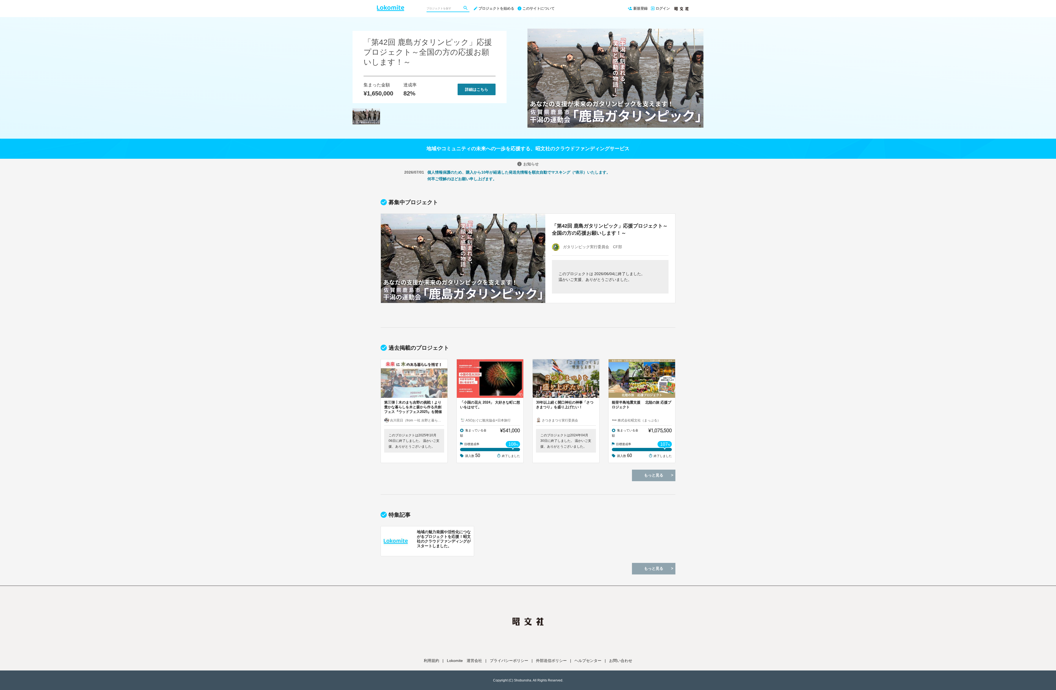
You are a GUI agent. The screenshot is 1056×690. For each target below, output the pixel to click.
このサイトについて (538, 8)
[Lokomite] (390, 5)
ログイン (663, 8)
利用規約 (431, 660)
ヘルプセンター (587, 660)
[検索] (466, 8)
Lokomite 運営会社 (464, 660)
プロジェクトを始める (496, 8)
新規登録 (640, 8)
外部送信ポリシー (551, 660)
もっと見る (653, 475)
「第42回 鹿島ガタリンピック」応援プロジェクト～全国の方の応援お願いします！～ (428, 52)
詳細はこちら (476, 89)
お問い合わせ (620, 660)
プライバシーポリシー (509, 660)
